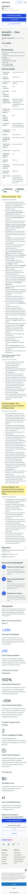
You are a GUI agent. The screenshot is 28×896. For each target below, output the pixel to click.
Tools (15, 863)
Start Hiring (14, 833)
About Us (4, 852)
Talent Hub (4, 859)
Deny (14, 888)
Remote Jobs (17, 852)
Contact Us (4, 863)
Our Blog (4, 857)
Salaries (4, 861)
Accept (14, 884)
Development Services (19, 857)
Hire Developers (18, 854)
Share (20, 2)
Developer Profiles (18, 861)
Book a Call (15, 19)
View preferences (14, 892)
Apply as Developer (19, 859)
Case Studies (5, 854)
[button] (26, 870)
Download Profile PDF (15, 23)
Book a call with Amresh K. (15, 820)
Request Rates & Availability (14, 15)
